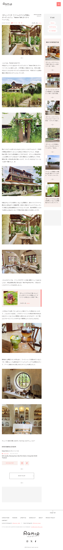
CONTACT (4, 520)
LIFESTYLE (23, 517)
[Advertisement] (22, 494)
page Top (53, 512)
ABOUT (41, 517)
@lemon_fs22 (16, 523)
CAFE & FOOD (5, 517)
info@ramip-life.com (37, 526)
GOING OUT (32, 517)
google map (10, 463)
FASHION (14, 517)
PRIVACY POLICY (50, 517)
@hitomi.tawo (37, 523)
